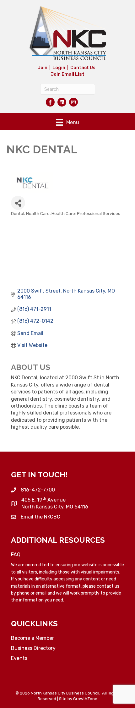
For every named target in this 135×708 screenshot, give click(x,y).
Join (42, 67)
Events (19, 658)
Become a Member (32, 638)
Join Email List (67, 74)
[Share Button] (18, 203)
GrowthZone (85, 698)
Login (58, 67)
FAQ (15, 554)
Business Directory (33, 648)
